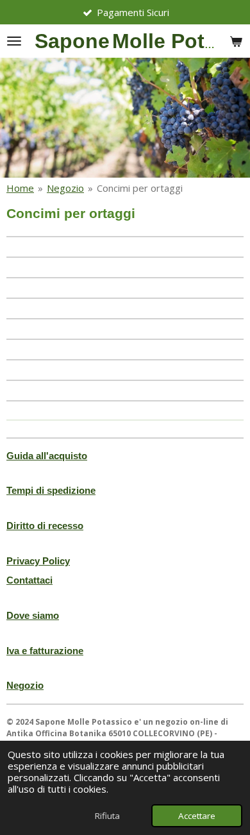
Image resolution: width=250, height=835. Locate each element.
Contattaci (29, 580)
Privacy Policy (38, 560)
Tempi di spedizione (51, 490)
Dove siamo (32, 615)
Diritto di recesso (44, 525)
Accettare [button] (196, 816)
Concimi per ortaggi (140, 187)
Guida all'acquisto (46, 455)
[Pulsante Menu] (14, 41)
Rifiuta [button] (107, 816)
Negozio (65, 187)
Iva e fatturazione (44, 650)
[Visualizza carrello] (236, 41)
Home (20, 187)
